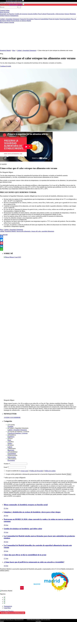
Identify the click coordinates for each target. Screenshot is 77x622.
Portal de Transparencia (11, 15)
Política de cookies (50, 471)
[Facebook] (38, 237)
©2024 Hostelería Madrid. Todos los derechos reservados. (38, 620)
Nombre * (7, 463)
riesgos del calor (36, 231)
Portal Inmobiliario (65, 19)
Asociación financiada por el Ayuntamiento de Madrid (11, 620)
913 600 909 (4, 234)
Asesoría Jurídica (32, 14)
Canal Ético (7, 608)
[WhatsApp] (38, 249)
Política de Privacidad (36, 471)
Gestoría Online (5, 10)
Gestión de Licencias (21, 14)
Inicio (2, 12)
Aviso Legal (24, 471)
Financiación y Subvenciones (55, 14)
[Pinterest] (38, 243)
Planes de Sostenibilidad (41, 19)
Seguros (67, 14)
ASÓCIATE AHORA (15, 5)
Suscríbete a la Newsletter (12, 613)
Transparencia (8, 606)
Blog (1, 22)
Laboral (44, 14)
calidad (2, 231)
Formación (23, 19)
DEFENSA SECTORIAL (13, 3)
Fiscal (39, 14)
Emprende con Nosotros (7, 14)
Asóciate (11, 22)
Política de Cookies (5, 618)
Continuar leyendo (5, 66)
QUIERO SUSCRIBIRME (12, 417)
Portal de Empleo (54, 19)
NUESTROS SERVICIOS (14, 1)
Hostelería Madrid (5, 50)
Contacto (6, 22)
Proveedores (30, 19)
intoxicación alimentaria (23, 231)
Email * (6, 467)
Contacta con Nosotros (7, 611)
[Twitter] (38, 240)
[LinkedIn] (38, 246)
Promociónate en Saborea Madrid (21, 20)
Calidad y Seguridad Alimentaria (9, 19)
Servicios (6, 12)
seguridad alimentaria (48, 231)
